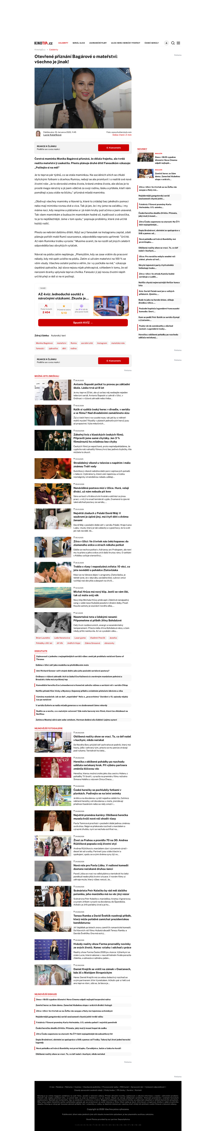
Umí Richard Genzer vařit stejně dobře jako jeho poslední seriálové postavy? (72, 671)
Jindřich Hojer (73, 643)
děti (64, 348)
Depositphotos (124, 1119)
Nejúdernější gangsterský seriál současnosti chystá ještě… (154, 197)
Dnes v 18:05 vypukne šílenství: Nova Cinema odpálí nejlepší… (166, 160)
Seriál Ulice (79, 43)
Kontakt (138, 1090)
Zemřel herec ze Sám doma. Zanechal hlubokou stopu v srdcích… (167, 176)
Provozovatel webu (110, 1087)
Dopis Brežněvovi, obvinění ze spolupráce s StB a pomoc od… (159, 232)
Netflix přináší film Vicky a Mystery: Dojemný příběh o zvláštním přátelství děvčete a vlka (79, 691)
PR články (121, 1090)
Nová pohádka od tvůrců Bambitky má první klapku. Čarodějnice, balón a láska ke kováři (78, 1048)
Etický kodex (109, 1090)
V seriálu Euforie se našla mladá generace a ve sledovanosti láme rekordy (71, 705)
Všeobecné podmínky (92, 1087)
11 (106, 1125)
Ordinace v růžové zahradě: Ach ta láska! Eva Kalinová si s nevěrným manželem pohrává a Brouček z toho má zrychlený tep (79, 678)
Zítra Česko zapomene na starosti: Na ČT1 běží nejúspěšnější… (159, 223)
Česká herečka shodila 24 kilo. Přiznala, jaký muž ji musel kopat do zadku (71, 1028)
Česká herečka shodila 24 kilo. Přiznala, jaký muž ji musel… (158, 214)
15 (121, 1125)
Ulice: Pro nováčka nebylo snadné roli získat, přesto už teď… (157, 258)
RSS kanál (124, 1087)
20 (140, 1125)
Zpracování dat (137, 1087)
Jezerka (113, 638)
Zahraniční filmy (98, 43)
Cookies (77, 1087)
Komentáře (115, 148)
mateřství (61, 343)
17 (128, 1125)
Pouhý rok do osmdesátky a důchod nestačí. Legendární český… (156, 327)
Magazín (158, 153)
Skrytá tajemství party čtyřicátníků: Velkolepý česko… (156, 266)
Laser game (80, 638)
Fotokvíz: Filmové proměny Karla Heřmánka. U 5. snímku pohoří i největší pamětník (76, 1022)
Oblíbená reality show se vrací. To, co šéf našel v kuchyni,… (158, 249)
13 (113, 1125)
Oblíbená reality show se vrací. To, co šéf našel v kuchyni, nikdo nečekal (70, 1054)
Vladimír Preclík (97, 638)
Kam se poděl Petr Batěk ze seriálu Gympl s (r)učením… (159, 318)
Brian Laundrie (43, 638)
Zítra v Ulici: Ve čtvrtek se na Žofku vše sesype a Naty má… (158, 188)
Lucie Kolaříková (52, 134)
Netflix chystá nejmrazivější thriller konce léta (159, 284)
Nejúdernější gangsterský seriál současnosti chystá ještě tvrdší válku (69, 1017)
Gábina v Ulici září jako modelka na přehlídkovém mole (62, 665)
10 (103, 1125)
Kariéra (130, 1090)
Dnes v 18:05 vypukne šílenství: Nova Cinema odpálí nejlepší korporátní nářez (73, 999)
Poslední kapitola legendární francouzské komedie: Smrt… (159, 310)
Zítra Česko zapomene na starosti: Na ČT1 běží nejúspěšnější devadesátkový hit (74, 1034)
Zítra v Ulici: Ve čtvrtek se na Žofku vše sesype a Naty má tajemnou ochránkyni (74, 1011)
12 (110, 1125)
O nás (52, 1087)
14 (117, 1125)
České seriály (152, 43)
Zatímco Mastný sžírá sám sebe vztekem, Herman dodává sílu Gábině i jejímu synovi (76, 720)
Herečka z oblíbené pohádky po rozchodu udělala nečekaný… (158, 336)
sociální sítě (87, 343)
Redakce (59, 1087)
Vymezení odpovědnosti (155, 1087)
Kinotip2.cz (40, 49)
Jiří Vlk (60, 643)
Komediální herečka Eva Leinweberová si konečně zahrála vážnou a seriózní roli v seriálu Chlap (82, 685)
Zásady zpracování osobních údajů (88, 1090)
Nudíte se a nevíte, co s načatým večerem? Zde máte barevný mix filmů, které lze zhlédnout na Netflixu (82, 712)
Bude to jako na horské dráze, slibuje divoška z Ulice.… (156, 301)
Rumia (74, 343)
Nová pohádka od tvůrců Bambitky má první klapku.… (157, 240)
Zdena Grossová (92, 643)
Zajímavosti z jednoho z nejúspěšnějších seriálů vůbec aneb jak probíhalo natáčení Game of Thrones (80, 657)
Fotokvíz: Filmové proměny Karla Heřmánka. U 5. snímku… (155, 205)
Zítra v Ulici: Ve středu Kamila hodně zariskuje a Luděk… (156, 275)
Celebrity (63, 43)
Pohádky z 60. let (44, 643)
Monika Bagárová (44, 343)
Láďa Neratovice (62, 638)
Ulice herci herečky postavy (125, 43)
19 (136, 1125)
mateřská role (118, 343)
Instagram (102, 343)
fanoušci (40, 348)
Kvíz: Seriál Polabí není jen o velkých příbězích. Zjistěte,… (156, 292)
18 (132, 1125)
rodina (74, 348)
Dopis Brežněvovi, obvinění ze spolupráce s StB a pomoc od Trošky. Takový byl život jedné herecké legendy (83, 1041)
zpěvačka (53, 348)
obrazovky (109, 643)
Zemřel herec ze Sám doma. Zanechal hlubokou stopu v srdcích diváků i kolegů (74, 1005)
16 (125, 1125)
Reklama (69, 1087)
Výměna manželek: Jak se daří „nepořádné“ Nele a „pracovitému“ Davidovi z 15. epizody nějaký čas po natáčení (82, 698)
